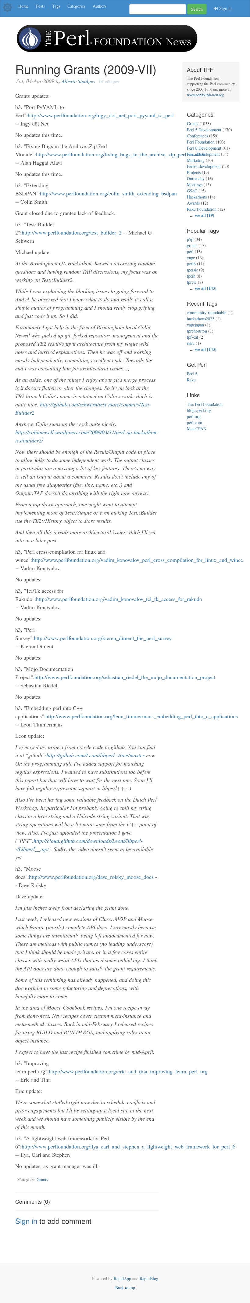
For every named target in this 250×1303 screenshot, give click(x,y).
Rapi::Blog (149, 1278)
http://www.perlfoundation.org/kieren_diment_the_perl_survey (103, 638)
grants (192, 245)
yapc (191, 257)
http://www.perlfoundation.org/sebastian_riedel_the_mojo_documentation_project (124, 677)
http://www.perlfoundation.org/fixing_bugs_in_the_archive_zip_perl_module (120, 154)
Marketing (196, 160)
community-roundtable (206, 312)
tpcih (191, 276)
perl (190, 251)
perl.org (194, 416)
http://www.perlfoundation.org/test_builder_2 (72, 232)
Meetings (194, 184)
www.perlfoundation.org (205, 94)
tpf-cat (192, 337)
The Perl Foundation (205, 404)
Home (23, 6)
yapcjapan (195, 325)
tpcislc (192, 270)
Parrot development (204, 166)
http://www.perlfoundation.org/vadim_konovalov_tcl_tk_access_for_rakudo (119, 598)
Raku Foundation (201, 209)
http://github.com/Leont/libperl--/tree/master (95, 755)
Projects (194, 172)
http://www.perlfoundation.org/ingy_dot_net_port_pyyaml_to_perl (101, 115)
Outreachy (196, 178)
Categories (76, 6)
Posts (40, 6)
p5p (190, 239)
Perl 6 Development (204, 148)
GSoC (192, 191)
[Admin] (7, 7)
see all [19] (204, 215)
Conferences (197, 136)
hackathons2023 (200, 319)
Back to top (125, 1287)
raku (191, 343)
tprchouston (197, 331)
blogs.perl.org (199, 410)
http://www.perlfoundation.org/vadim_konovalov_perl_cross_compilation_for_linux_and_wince (137, 559)
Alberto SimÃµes (78, 81)
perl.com (194, 422)
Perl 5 (192, 374)
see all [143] (205, 288)
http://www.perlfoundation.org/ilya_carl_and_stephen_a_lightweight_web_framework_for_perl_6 (128, 1146)
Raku (191, 380)
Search (197, 9)
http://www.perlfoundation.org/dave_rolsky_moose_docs (91, 876)
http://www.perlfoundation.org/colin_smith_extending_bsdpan (108, 193)
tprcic (192, 282)
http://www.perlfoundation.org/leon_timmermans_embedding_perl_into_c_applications (141, 716)
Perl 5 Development (204, 130)
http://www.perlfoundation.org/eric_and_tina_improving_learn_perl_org (128, 1071)
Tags (56, 6)
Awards (193, 203)
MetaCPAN (196, 428)
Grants (42, 1179)
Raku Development (203, 154)
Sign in (225, 8)
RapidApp (122, 1278)
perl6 (191, 264)
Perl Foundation (201, 142)
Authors (99, 6)
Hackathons (197, 197)
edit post (112, 81)
